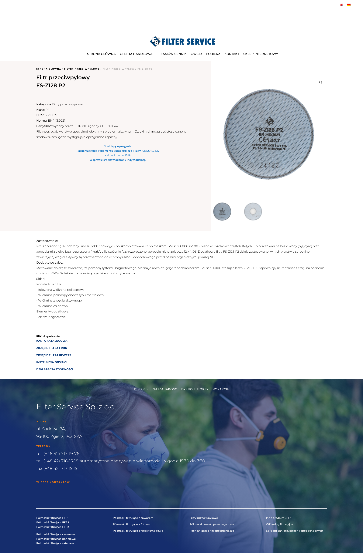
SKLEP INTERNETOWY (260, 54)
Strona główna (48, 69)
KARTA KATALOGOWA (51, 340)
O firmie (141, 389)
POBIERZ (213, 54)
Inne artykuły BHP (278, 518)
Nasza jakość (165, 389)
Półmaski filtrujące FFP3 (52, 527)
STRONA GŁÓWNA (101, 54)
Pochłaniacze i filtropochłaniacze (211, 530)
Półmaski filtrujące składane (55, 543)
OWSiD (196, 54)
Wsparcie (221, 389)
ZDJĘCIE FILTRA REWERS (53, 355)
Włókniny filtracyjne (279, 524)
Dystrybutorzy (195, 389)
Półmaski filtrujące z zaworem (133, 518)
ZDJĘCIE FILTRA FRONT (53, 348)
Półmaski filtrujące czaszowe (55, 534)
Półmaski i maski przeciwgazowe (211, 524)
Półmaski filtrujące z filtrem (131, 524)
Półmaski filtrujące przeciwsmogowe (138, 530)
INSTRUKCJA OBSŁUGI (51, 362)
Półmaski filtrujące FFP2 (52, 522)
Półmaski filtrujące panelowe (56, 539)
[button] (320, 82)
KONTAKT (231, 54)
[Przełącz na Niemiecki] (348, 4)
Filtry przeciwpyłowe (82, 69)
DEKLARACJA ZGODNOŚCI (54, 369)
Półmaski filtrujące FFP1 (52, 518)
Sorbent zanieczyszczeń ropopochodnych (294, 530)
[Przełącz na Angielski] (341, 4)
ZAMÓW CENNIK (174, 54)
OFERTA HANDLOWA (136, 54)
